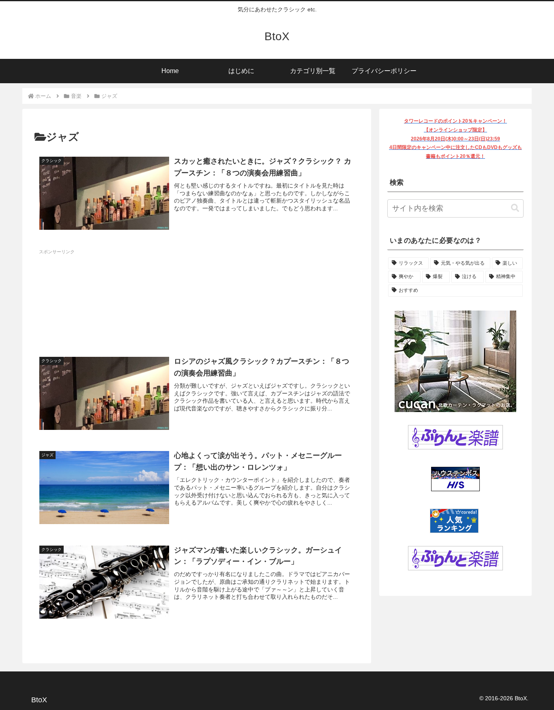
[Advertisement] (196, 299)
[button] (515, 208)
